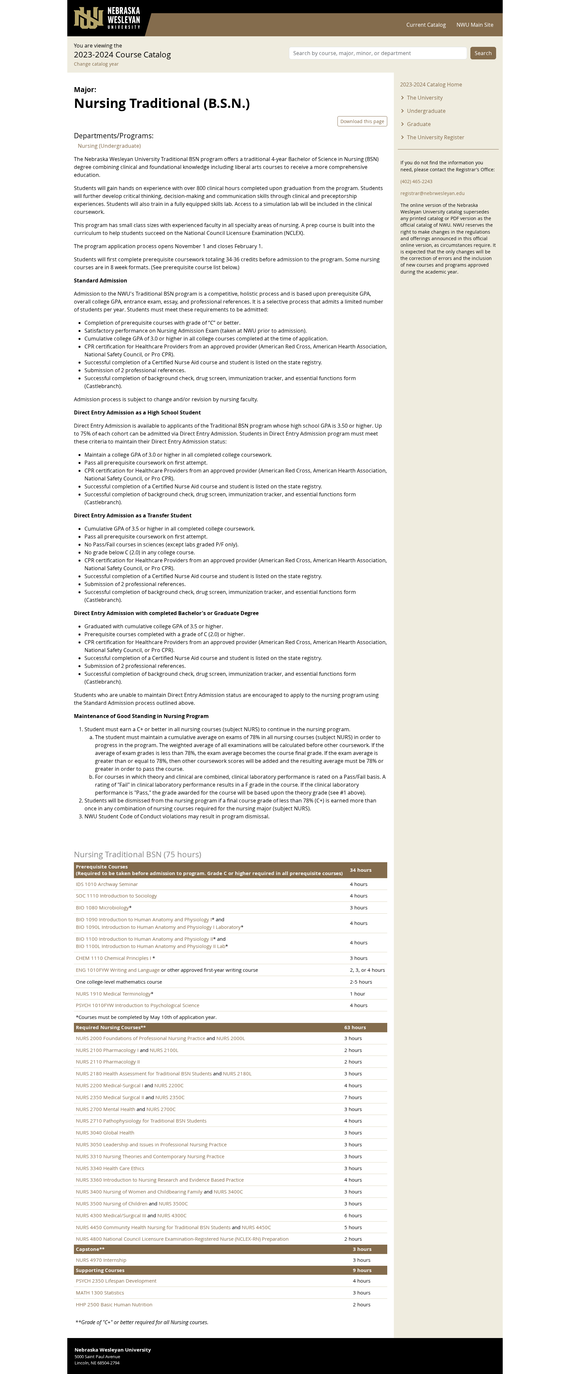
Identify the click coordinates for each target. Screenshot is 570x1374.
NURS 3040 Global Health (105, 1132)
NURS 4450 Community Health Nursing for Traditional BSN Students (153, 1227)
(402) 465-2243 (416, 181)
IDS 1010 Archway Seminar (107, 884)
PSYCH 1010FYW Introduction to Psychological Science (137, 1005)
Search (483, 53)
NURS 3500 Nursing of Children (111, 1203)
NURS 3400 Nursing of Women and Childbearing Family (139, 1191)
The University (425, 97)
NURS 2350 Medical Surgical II (110, 1097)
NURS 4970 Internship (101, 1260)
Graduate (419, 124)
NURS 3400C (228, 1191)
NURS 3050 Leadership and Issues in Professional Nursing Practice (151, 1144)
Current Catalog (426, 24)
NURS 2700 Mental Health (105, 1109)
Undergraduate (426, 110)
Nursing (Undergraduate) (109, 145)
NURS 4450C (256, 1227)
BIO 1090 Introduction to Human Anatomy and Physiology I (144, 919)
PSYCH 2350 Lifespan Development (116, 1280)
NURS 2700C (160, 1109)
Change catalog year (96, 64)
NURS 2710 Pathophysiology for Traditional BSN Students (141, 1120)
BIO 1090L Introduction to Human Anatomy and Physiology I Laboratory (158, 927)
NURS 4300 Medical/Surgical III (111, 1215)
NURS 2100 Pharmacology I (107, 1050)
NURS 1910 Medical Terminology (113, 993)
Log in (487, 7)
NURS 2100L (164, 1050)
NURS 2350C (169, 1097)
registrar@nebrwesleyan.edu (432, 193)
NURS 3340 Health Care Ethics (110, 1168)
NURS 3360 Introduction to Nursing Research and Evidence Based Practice (160, 1179)
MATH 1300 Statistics (100, 1292)
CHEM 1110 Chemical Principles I (114, 958)
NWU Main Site (475, 24)
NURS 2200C (168, 1085)
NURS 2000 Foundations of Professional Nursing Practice (140, 1038)
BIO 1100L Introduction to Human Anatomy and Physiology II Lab (150, 946)
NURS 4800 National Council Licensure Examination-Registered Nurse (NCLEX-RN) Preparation (182, 1238)
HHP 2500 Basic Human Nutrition (114, 1304)
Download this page (362, 121)
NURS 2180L (237, 1073)
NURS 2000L (230, 1038)
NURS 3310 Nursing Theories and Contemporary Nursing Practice (150, 1156)
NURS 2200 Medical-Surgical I (109, 1085)
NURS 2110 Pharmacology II (108, 1061)
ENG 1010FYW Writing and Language (118, 969)
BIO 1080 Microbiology (102, 907)
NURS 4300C (171, 1215)
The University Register (435, 137)
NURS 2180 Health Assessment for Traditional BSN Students (144, 1073)
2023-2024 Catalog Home (431, 84)
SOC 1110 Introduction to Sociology (116, 895)
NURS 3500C (173, 1203)
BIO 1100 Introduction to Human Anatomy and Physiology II (144, 938)
